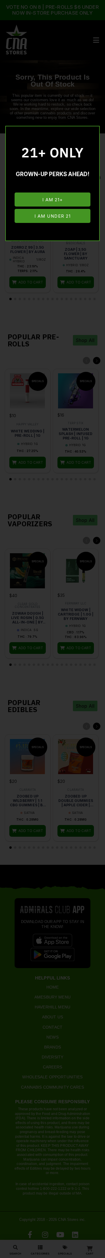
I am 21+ (52, 199)
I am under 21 (52, 216)
